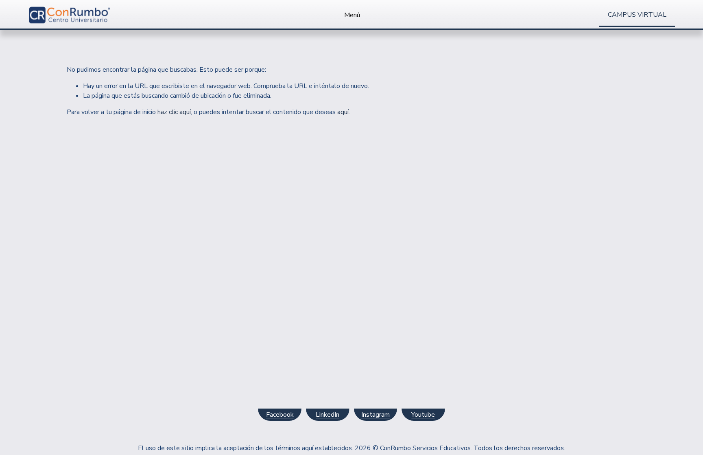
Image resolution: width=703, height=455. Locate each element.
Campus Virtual (637, 14)
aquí (343, 112)
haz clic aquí (174, 112)
